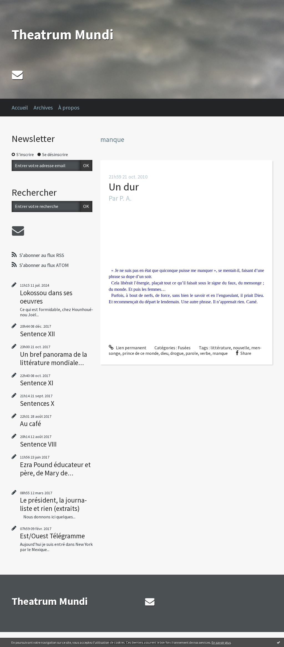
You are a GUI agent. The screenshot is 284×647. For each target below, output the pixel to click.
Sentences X (37, 403)
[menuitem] (23, 107)
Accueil (20, 107)
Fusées (184, 347)
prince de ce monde (140, 353)
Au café (30, 423)
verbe (205, 353)
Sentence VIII (38, 444)
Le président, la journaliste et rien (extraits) (53, 504)
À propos (68, 107)
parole (192, 353)
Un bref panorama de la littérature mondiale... (53, 358)
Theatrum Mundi (62, 34)
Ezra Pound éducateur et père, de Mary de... (55, 468)
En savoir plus (221, 642)
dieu (164, 353)
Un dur (124, 186)
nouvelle (241, 347)
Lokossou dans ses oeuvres (46, 296)
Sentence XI (36, 382)
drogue (177, 353)
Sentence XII (37, 333)
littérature (221, 347)
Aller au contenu (18, 5)
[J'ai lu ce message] (278, 642)
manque (220, 353)
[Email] (17, 74)
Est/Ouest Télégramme (52, 535)
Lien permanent (130, 347)
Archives (43, 107)
